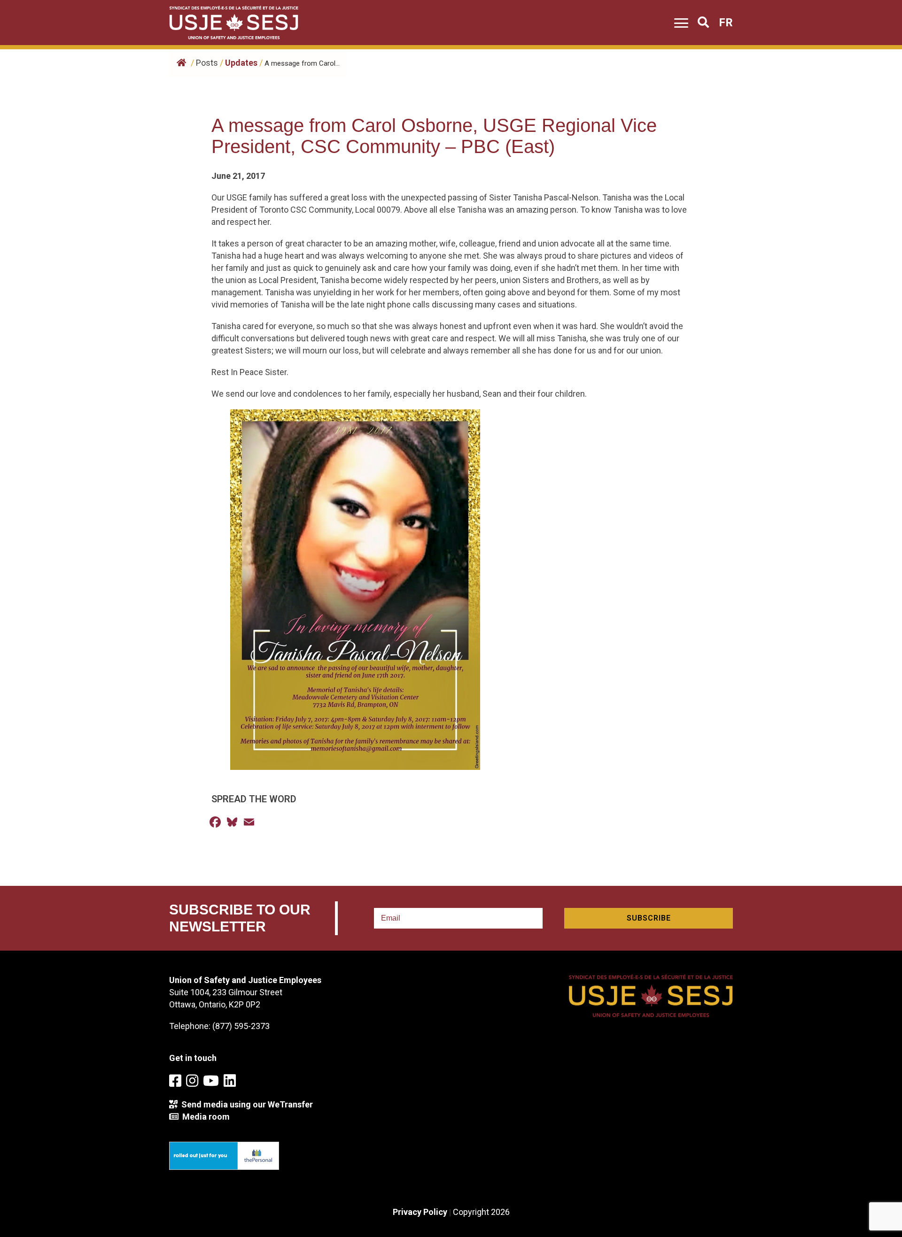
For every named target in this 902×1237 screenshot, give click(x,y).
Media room (204, 1117)
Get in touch (193, 1058)
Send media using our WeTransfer (245, 1104)
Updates (241, 63)
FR (726, 22)
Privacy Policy (420, 1212)
